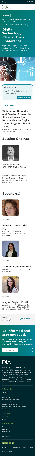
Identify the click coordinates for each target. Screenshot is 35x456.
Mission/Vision (6, 397)
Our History (5, 395)
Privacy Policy (15, 447)
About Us (5, 392)
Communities (6, 431)
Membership (6, 427)
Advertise (5, 416)
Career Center (6, 434)
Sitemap (24, 447)
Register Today (22, 97)
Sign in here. (24, 319)
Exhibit (4, 419)
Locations (5, 409)
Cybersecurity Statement (9, 404)
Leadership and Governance (10, 399)
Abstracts (5, 429)
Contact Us (5, 447)
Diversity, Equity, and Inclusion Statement (14, 406)
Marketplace (6, 436)
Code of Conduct (7, 402)
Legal (31, 447)
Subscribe (24, 350)
